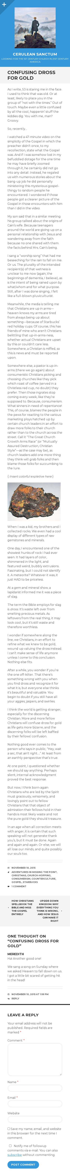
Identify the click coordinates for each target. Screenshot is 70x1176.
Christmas (19, 875)
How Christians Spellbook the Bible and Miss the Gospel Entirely (23, 907)
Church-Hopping (39, 875)
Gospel (17, 882)
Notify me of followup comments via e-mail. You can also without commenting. (32, 1150)
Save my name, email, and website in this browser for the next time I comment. (34, 1133)
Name (12, 1082)
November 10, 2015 (23, 867)
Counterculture (43, 878)
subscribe (14, 1155)
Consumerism (21, 878)
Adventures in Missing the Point (34, 872)
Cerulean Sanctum (35, 54)
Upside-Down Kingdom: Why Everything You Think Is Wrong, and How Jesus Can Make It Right (47, 910)
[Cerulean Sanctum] (35, 27)
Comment (16, 1040)
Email (12, 1097)
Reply (15, 998)
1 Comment (19, 886)
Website (13, 1113)
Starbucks (30, 882)
